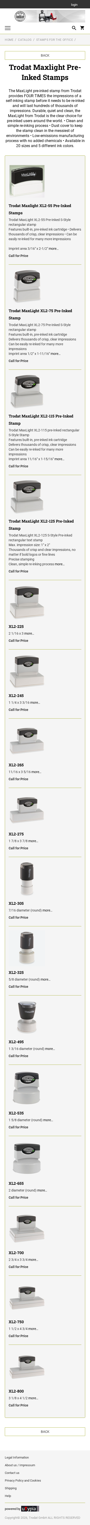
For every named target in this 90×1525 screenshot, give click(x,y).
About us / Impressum (20, 1465)
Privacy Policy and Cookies (23, 1480)
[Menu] (8, 29)
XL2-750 (16, 1321)
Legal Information (17, 1457)
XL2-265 (16, 764)
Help (8, 1496)
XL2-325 (16, 972)
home (9, 40)
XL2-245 (16, 695)
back (45, 55)
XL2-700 (16, 1252)
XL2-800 (16, 1391)
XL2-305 (16, 903)
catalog (24, 40)
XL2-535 (16, 1112)
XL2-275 (16, 833)
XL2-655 (16, 1183)
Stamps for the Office (54, 40)
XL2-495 (16, 1041)
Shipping (11, 1488)
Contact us (12, 1473)
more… (54, 248)
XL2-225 (16, 626)
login (74, 4)
